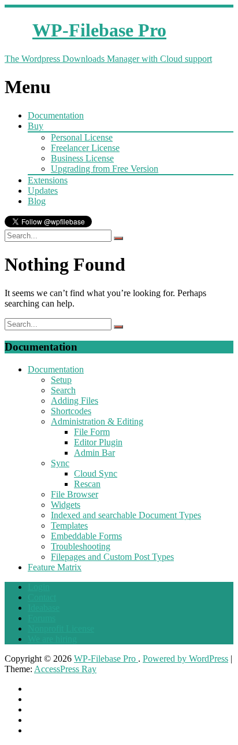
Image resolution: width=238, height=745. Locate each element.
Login (39, 587)
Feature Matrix (54, 567)
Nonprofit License (61, 628)
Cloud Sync (95, 473)
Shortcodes (71, 411)
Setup (61, 380)
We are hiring (52, 639)
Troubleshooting (80, 546)
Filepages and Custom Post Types (112, 557)
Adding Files (74, 400)
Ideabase (44, 608)
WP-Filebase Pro (106, 658)
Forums (41, 618)
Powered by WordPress (185, 658)
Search (63, 390)
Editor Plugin (98, 442)
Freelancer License (85, 148)
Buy (35, 126)
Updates (43, 191)
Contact (42, 597)
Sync (60, 463)
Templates (69, 525)
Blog (37, 201)
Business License (82, 158)
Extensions (48, 180)
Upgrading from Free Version (104, 169)
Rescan (87, 484)
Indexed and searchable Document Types (126, 515)
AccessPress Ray (65, 669)
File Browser (74, 494)
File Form (92, 432)
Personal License (82, 137)
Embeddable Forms (86, 536)
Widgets (65, 505)
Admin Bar (94, 453)
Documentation (56, 115)
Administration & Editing (97, 421)
